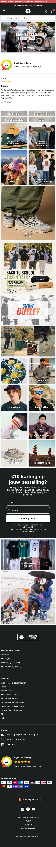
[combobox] (28, 18)
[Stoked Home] (28, 11)
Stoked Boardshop (32, 836)
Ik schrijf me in (28, 518)
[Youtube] (33, 809)
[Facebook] (22, 809)
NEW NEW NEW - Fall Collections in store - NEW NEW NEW (24, 2)
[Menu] (4, 11)
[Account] (46, 11)
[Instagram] (28, 809)
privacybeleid (28, 527)
